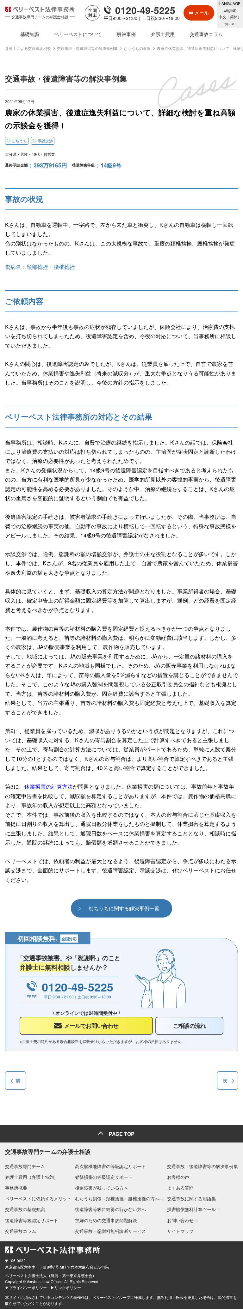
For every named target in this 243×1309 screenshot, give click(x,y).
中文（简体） (230, 16)
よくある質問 (180, 1188)
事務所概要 (16, 1188)
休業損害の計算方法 (48, 786)
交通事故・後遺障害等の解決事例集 (202, 1166)
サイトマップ (180, 1231)
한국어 (230, 24)
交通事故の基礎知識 (25, 1209)
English (229, 10)
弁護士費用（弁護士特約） (31, 1177)
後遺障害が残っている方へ (101, 1188)
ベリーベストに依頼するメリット (38, 1198)
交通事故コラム (20, 1231)
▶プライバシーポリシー (26, 1287)
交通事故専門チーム (25, 1166)
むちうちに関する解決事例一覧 (124, 908)
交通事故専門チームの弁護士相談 (47, 1152)
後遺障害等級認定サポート (31, 1220)
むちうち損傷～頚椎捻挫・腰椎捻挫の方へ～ (119, 1198)
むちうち (19, 140)
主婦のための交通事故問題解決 (106, 1220)
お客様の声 (178, 1177)
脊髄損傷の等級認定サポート (104, 1177)
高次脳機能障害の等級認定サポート (110, 1166)
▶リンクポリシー (66, 1287)
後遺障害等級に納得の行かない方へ (110, 1209)
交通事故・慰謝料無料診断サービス (110, 1231)
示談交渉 (45, 140)
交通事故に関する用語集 (191, 1198)
